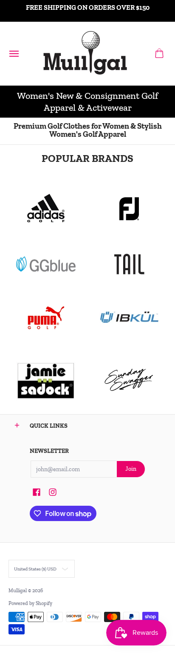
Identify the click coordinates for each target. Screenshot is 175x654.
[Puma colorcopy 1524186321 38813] (45, 317)
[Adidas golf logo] (45, 208)
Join (130, 468)
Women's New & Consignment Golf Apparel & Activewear (87, 101)
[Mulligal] (85, 53)
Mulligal (18, 590)
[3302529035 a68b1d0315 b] (129, 209)
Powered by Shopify (30, 603)
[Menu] (13, 53)
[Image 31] (129, 318)
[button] (159, 53)
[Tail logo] (129, 264)
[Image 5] (129, 380)
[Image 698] (45, 380)
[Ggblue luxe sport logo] (45, 263)
